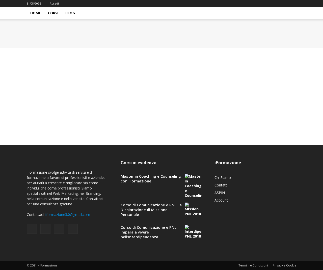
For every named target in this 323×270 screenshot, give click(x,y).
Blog (70, 13)
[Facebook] (267, 3)
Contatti (221, 185)
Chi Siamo (222, 177)
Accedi (54, 3)
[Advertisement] (151, 85)
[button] (290, 13)
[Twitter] (292, 3)
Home (35, 13)
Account (221, 200)
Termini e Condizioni (253, 265)
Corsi (53, 13)
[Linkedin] (284, 3)
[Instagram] (276, 3)
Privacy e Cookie (284, 265)
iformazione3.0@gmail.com (67, 214)
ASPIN (219, 192)
